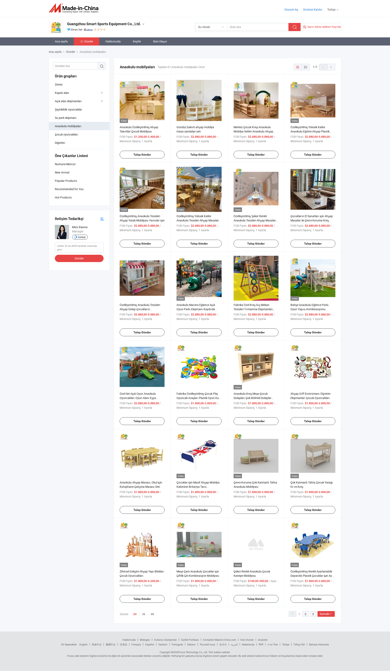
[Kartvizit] (102, 219)
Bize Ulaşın (160, 41)
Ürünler (88, 41)
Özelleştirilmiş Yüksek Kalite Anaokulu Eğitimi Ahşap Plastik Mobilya (309, 131)
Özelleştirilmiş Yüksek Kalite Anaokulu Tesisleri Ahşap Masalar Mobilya (198, 220)
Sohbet (82, 237)
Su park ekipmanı (66, 118)
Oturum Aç (291, 9)
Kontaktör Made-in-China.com (219, 639)
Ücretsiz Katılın (312, 9)
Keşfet (137, 41)
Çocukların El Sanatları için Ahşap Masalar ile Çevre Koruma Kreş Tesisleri (311, 220)
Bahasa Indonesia (319, 644)
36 (143, 614)
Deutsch (162, 644)
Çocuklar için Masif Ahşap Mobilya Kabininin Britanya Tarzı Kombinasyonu (198, 486)
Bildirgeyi (145, 639)
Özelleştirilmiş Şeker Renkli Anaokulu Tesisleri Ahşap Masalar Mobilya (255, 220)
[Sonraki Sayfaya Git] (331, 67)
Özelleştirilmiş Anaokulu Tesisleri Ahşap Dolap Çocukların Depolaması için (140, 309)
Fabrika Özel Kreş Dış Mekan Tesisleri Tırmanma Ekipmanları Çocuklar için (253, 309)
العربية (234, 644)
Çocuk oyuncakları (66, 134)
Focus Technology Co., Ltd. (193, 652)
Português (177, 644)
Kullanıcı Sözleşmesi (165, 639)
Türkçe (285, 644)
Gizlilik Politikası (190, 639)
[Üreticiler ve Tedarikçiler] (75, 8)
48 (152, 614)
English (83, 644)
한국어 (223, 644)
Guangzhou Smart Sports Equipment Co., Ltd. (104, 24)
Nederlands (248, 644)
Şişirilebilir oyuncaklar (68, 109)
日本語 (123, 644)
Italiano (191, 644)
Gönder (79, 258)
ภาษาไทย (273, 644)
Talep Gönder (142, 154)
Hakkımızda (113, 41)
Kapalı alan (62, 93)
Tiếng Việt (299, 644)
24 (134, 614)
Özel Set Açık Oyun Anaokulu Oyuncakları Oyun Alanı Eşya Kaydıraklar (138, 398)
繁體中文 (111, 644)
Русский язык (207, 644)
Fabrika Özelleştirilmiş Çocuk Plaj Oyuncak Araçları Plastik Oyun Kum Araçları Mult (199, 398)
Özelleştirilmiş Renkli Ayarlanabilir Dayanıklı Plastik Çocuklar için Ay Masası (311, 575)
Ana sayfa (61, 41)
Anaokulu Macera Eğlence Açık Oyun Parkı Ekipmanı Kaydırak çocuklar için (196, 309)
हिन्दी (261, 644)
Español (149, 644)
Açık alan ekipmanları (68, 101)
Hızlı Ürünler (247, 639)
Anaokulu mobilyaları (68, 126)
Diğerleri (60, 143)
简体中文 (97, 644)
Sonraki (324, 614)
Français (136, 644)
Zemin (59, 84)
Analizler (263, 639)
